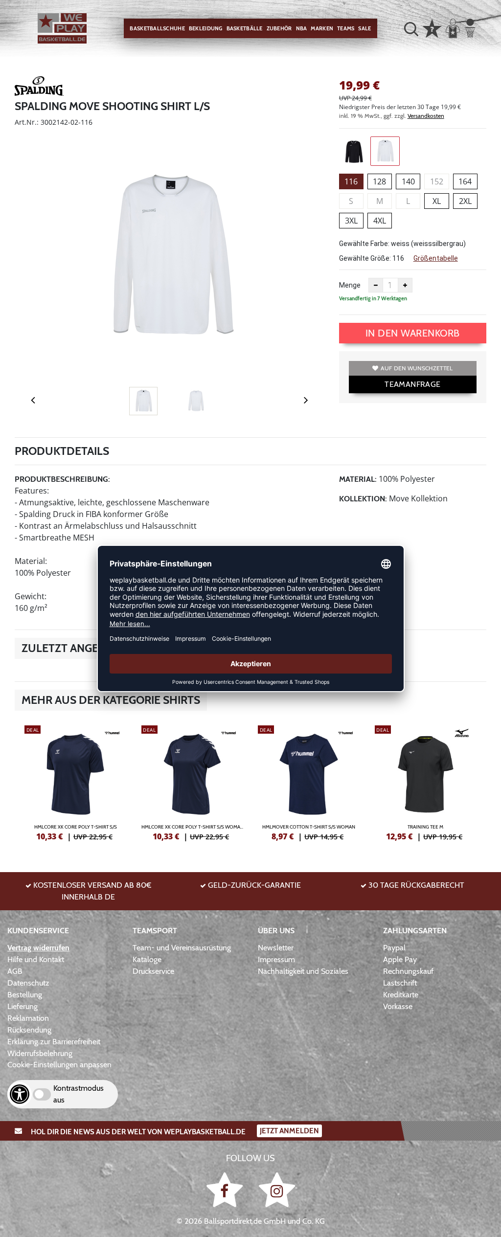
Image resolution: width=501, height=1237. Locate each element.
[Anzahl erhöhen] (405, 285)
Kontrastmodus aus (78, 1093)
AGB (15, 971)
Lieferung (22, 1006)
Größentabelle (435, 258)
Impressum (276, 959)
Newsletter (276, 947)
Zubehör (279, 28)
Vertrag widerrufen (38, 947)
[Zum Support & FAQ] (432, 27)
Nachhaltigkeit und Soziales (303, 971)
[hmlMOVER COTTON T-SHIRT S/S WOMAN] (309, 781)
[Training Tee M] (426, 781)
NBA (301, 28)
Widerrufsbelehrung (39, 1053)
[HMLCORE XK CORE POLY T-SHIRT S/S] (76, 781)
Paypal (394, 947)
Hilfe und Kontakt (35, 959)
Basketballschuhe (157, 28)
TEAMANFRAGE (412, 384)
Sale (364, 28)
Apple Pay (400, 959)
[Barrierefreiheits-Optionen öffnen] (19, 1094)
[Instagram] (276, 1190)
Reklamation (28, 1018)
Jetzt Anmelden (289, 1130)
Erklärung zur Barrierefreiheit (53, 1041)
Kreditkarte (400, 994)
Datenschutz (28, 983)
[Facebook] (226, 1190)
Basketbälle (245, 28)
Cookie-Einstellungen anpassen (59, 1064)
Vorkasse (397, 1006)
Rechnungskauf (408, 971)
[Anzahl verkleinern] (375, 285)
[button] (411, 28)
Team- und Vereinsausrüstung (182, 947)
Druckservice (153, 971)
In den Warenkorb (412, 333)
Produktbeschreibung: (62, 479)
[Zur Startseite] (62, 28)
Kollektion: (363, 498)
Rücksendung (29, 1030)
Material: (358, 479)
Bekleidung (206, 28)
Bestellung (24, 994)
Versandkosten (426, 115)
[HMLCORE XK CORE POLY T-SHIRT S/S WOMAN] (193, 781)
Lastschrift (400, 983)
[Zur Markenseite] (39, 87)
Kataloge (147, 959)
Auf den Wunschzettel (417, 368)
